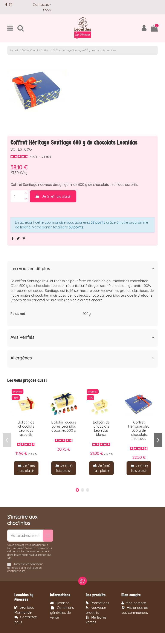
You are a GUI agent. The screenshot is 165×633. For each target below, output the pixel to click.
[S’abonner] (48, 536)
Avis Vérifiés (22, 337)
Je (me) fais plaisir (56, 196)
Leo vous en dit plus (30, 268)
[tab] (82, 269)
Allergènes (21, 357)
